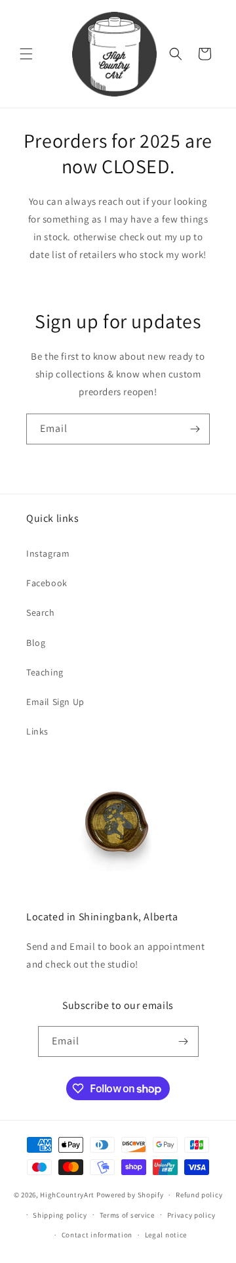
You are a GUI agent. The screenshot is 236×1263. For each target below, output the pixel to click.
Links (37, 731)
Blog (35, 643)
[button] (26, 53)
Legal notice (166, 1234)
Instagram (47, 553)
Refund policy (199, 1194)
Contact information (97, 1234)
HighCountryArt (67, 1194)
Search (40, 612)
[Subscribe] (194, 429)
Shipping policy (60, 1215)
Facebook (47, 583)
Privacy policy (191, 1215)
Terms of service (127, 1215)
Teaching (45, 672)
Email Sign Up (55, 702)
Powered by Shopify (130, 1194)
